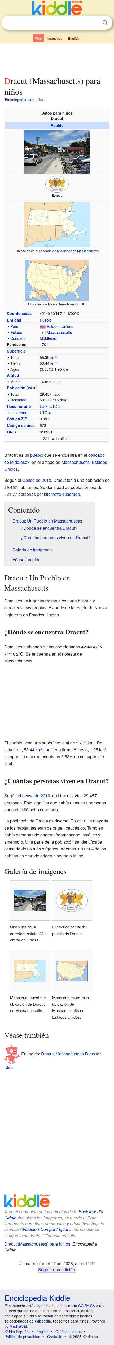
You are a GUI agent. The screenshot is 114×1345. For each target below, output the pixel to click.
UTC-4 (45, 412)
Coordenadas (19, 313)
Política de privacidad (22, 1336)
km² (53, 357)
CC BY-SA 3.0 (89, 1305)
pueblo (36, 455)
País (14, 326)
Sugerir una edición (56, 1269)
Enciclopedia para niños (25, 99)
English (73, 38)
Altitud (13, 375)
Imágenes (54, 38)
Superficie (16, 351)
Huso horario (19, 406)
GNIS (11, 431)
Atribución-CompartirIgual (44, 1229)
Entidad (14, 320)
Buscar (105, 23)
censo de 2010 (36, 796)
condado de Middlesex (55, 251)
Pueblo (57, 125)
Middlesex (48, 338)
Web (38, 38)
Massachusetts (88, 251)
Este (43, 406)
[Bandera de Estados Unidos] (43, 326)
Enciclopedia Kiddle (37, 1297)
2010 (32, 387)
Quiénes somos (68, 1331)
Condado (18, 338)
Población (16, 387)
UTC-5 (55, 406)
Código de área (21, 425)
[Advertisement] (57, 59)
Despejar (94, 22)
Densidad (18, 399)
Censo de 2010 (36, 480)
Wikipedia (43, 1321)
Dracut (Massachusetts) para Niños (37, 1244)
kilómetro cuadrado (62, 494)
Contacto (54, 1336)
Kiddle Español (17, 1331)
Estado (16, 332)
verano (21, 412)
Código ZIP (17, 418)
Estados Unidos (60, 326)
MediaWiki (18, 1326)
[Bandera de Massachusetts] (43, 332)
